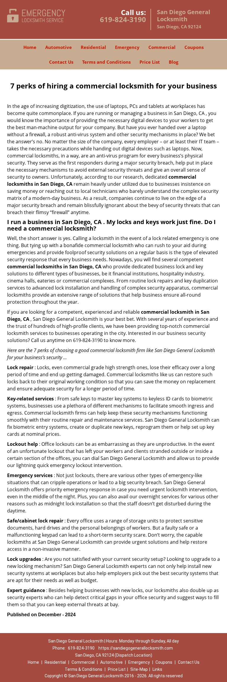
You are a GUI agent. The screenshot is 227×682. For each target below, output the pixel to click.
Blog (173, 62)
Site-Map (139, 669)
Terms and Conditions (106, 62)
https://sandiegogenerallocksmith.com (135, 648)
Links (157, 669)
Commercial (162, 47)
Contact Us (61, 62)
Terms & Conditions (83, 669)
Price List (150, 62)
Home (29, 47)
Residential (93, 47)
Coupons (194, 47)
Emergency (127, 47)
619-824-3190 (123, 19)
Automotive (58, 47)
